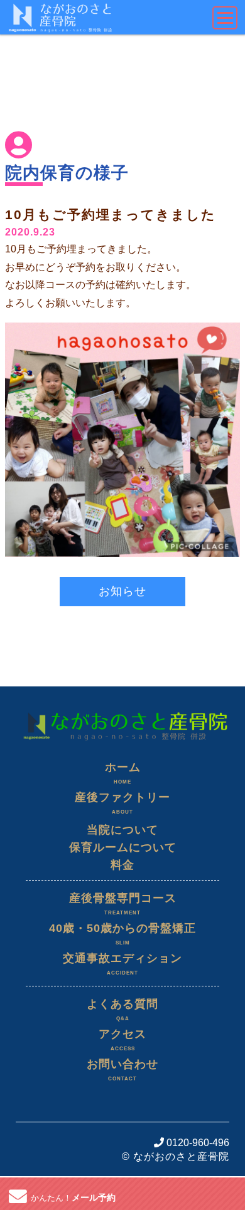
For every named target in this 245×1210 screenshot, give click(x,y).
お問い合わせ (122, 1070)
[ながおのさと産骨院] (122, 709)
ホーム (123, 773)
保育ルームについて (123, 847)
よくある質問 (122, 1009)
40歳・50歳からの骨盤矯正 (122, 934)
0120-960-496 (196, 1142)
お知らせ (122, 591)
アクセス (122, 1040)
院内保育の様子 (67, 172)
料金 (122, 865)
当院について (122, 830)
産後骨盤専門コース (123, 904)
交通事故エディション (122, 964)
